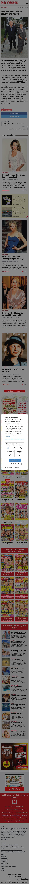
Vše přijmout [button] (14, 460)
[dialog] (14, 442)
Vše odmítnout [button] (15, 463)
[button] (14, 439)
